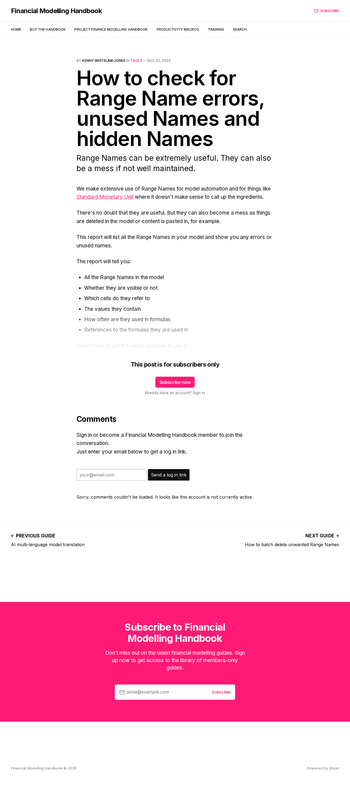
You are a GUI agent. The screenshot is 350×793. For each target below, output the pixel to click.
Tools (136, 60)
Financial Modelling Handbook (56, 11)
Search (240, 29)
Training (216, 29)
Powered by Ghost (323, 768)
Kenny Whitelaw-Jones (103, 60)
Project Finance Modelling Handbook (111, 29)
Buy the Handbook (48, 29)
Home (16, 29)
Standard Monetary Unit (105, 197)
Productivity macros (178, 29)
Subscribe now (175, 382)
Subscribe (329, 11)
